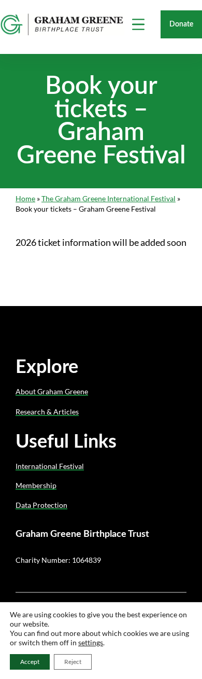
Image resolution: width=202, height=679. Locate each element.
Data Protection (41, 505)
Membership (36, 485)
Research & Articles (47, 411)
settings (90, 642)
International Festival (50, 466)
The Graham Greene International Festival (108, 198)
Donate (181, 24)
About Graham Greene (52, 391)
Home (25, 198)
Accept (29, 662)
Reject (72, 662)
